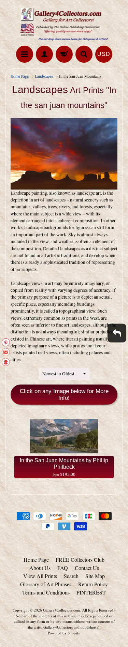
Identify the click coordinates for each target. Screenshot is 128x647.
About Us (40, 567)
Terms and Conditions (46, 592)
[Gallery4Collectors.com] (64, 23)
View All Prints (40, 576)
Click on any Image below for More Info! (64, 394)
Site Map (95, 576)
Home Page (20, 76)
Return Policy (93, 584)
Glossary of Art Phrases (45, 584)
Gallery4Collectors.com (61, 610)
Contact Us (87, 567)
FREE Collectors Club (80, 559)
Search (71, 576)
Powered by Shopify (64, 632)
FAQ (62, 567)
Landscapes (44, 76)
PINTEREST (91, 592)
